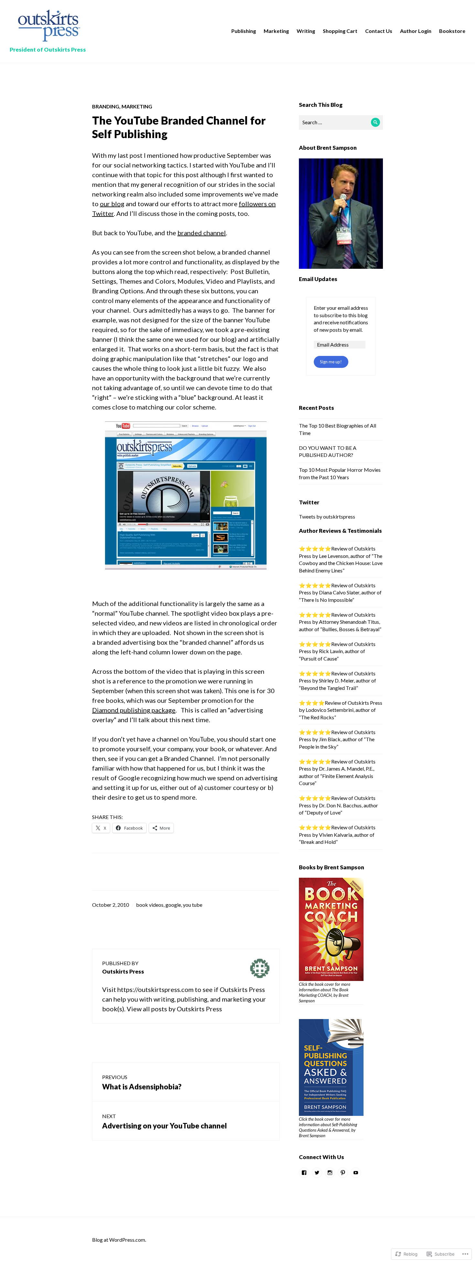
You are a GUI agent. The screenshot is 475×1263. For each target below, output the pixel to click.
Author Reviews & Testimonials (340, 530)
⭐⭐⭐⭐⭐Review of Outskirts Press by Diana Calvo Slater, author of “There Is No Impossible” (340, 592)
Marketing (276, 31)
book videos (150, 905)
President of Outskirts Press (48, 49)
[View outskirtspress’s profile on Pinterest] (343, 1172)
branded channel (201, 233)
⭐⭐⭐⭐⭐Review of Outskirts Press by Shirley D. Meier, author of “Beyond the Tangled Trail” (337, 680)
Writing (306, 31)
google (173, 905)
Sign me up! (331, 361)
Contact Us (378, 31)
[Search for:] (341, 122)
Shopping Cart (340, 31)
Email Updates (318, 279)
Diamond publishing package (133, 710)
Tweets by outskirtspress (327, 516)
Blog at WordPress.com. (119, 1240)
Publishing (243, 31)
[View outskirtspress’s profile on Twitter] (317, 1172)
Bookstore (452, 31)
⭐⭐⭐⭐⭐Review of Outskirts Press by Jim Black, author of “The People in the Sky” (337, 739)
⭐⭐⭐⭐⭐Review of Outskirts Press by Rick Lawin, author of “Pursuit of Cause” (337, 651)
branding (105, 106)
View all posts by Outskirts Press (174, 1009)
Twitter (309, 502)
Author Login (415, 31)
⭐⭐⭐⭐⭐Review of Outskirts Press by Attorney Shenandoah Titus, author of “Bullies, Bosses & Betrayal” (340, 621)
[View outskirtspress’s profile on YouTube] (356, 1172)
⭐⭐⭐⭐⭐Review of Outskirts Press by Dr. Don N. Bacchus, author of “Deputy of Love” (338, 805)
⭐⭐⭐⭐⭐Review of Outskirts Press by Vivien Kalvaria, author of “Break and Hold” (337, 834)
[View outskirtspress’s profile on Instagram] (330, 1172)
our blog (112, 203)
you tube (192, 905)
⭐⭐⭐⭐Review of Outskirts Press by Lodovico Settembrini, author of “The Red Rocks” (340, 710)
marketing (136, 106)
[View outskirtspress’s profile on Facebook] (304, 1172)
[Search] (375, 122)
